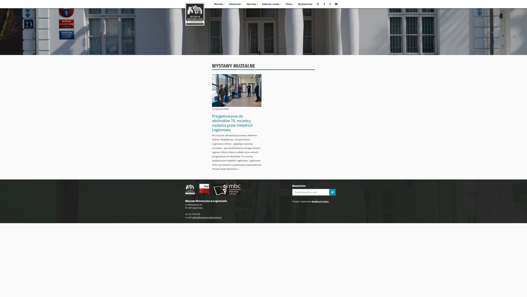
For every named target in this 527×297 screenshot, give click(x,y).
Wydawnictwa (305, 4)
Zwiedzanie (235, 4)
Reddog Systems (320, 201)
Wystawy (252, 4)
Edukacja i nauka (271, 4)
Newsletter (299, 186)
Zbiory (289, 4)
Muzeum (218, 4)
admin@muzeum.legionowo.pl (207, 217)
